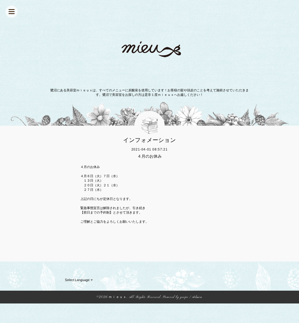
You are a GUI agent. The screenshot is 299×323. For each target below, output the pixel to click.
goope (184, 297)
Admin (197, 297)
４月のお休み (149, 156)
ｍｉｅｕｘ (118, 297)
